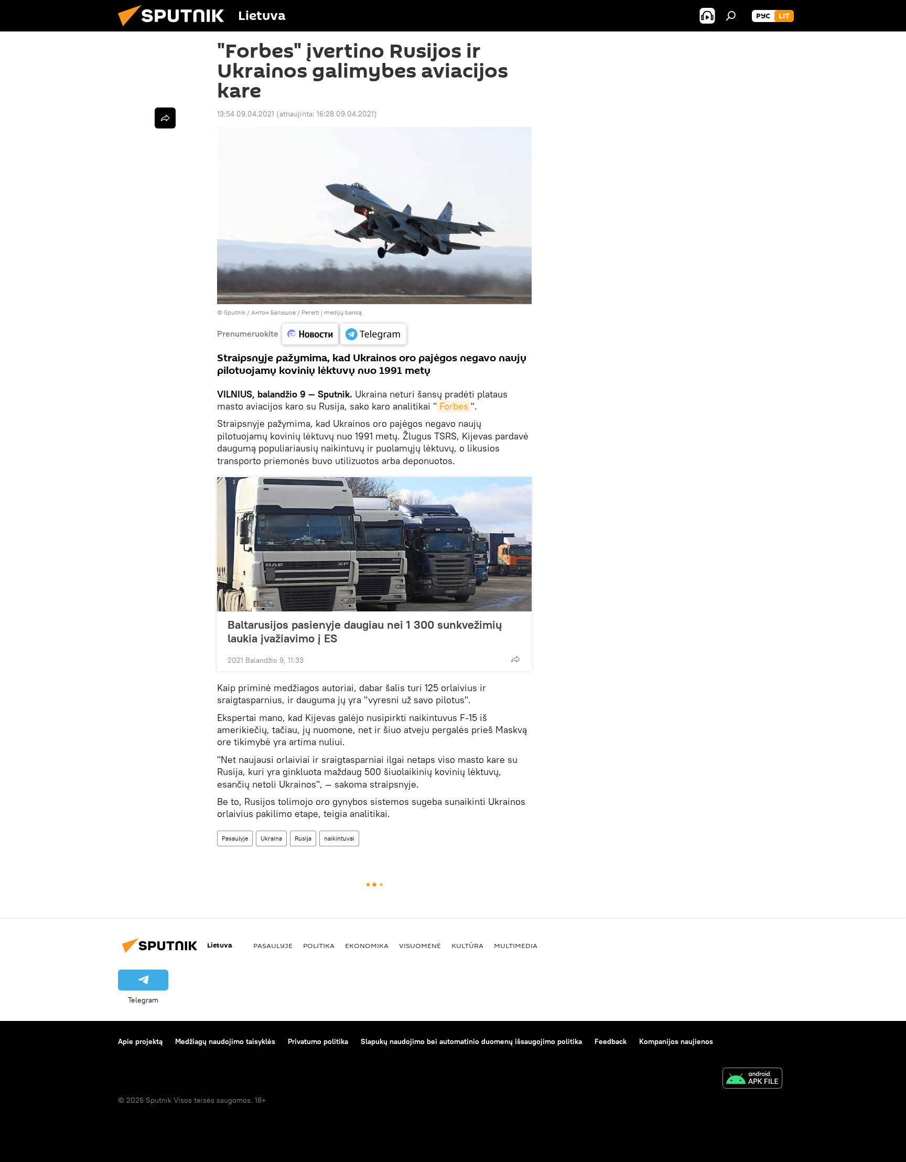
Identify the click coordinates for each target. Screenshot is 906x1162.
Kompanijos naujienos (676, 1041)
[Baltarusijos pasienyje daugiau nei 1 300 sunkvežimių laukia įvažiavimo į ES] (374, 544)
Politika (319, 945)
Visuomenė (420, 945)
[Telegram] (373, 334)
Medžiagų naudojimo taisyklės (225, 1041)
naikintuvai (339, 838)
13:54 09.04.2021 (245, 114)
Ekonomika (367, 945)
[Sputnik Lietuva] (175, 29)
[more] (515, 659)
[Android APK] (752, 1079)
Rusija (303, 838)
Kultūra (467, 945)
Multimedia (515, 945)
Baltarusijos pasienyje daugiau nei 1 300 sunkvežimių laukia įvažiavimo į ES (365, 631)
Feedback (611, 1041)
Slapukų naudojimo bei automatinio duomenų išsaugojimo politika (471, 1041)
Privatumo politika (318, 1041)
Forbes (453, 406)
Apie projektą (140, 1041)
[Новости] (310, 334)
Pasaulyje (235, 838)
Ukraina (271, 838)
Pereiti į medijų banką (331, 312)
